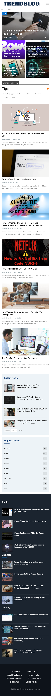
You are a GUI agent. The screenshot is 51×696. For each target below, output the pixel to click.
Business (5, 97)
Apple (12, 94)
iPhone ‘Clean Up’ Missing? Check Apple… (31, 521)
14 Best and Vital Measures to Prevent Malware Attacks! (36, 72)
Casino (13, 97)
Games (6, 468)
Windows (7, 478)
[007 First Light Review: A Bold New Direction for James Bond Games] (7, 653)
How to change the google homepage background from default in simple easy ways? (24, 224)
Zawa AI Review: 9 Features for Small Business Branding (12, 53)
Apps (28, 94)
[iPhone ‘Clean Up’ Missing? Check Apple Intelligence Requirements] (7, 524)
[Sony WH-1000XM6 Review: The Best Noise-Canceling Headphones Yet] (7, 589)
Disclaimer (14, 682)
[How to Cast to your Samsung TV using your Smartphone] (25, 296)
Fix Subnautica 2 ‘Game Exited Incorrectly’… (31, 615)
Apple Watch (20, 94)
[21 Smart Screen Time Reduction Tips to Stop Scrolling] (25, 26)
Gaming (7, 473)
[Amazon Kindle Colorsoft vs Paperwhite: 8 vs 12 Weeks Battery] (9, 388)
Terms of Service (14, 678)
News (6, 483)
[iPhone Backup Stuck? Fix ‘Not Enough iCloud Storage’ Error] (7, 536)
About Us (16, 671)
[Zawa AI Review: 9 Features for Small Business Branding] (14, 49)
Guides (6, 453)
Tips (4, 13)
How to (7, 448)
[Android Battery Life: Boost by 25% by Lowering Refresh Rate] (9, 412)
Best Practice (37, 94)
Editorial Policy (34, 678)
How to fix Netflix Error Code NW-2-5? (19, 269)
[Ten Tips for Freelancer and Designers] (25, 342)
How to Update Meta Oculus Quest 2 (28, 574)
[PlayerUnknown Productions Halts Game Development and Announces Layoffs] (7, 629)
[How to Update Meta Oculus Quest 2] (7, 577)
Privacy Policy (34, 675)
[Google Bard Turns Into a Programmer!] (25, 163)
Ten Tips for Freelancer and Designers (19, 358)
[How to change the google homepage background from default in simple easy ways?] (25, 206)
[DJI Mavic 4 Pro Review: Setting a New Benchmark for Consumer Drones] (7, 600)
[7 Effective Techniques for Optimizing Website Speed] (25, 117)
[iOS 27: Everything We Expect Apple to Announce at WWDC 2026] (7, 548)
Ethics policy (31, 682)
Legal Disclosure (14, 675)
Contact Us (30, 671)
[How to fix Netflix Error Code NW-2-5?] (25, 252)
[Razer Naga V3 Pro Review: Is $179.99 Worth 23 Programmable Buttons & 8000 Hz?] (9, 400)
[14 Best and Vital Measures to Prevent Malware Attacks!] (37, 68)
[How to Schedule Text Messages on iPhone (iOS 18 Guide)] (7, 512)
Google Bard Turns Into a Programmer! (19, 179)
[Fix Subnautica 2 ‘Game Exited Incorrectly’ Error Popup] (7, 618)
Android (5, 94)
